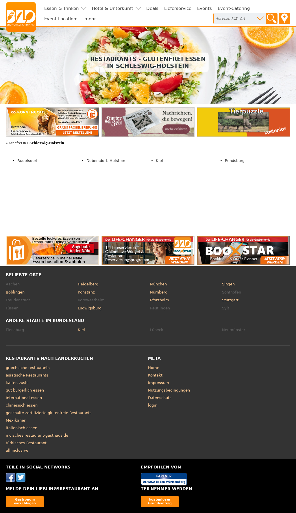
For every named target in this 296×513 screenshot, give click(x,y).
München (158, 284)
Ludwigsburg (89, 308)
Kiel (159, 160)
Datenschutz (159, 398)
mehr (90, 18)
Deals (152, 8)
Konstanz (86, 292)
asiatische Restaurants (27, 375)
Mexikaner (15, 420)
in (16, 143)
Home (153, 368)
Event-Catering (234, 8)
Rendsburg (235, 160)
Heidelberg (88, 284)
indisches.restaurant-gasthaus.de (37, 435)
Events (204, 8)
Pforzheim (159, 300)
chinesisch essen (22, 405)
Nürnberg (158, 292)
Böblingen (15, 292)
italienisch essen (21, 428)
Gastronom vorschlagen (25, 501)
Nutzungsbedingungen (169, 390)
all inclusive (17, 450)
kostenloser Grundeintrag (160, 501)
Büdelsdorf (27, 160)
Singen (228, 284)
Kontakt (155, 375)
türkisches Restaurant (26, 443)
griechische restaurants (28, 368)
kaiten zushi (17, 383)
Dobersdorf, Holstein (105, 160)
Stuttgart (230, 300)
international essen (24, 398)
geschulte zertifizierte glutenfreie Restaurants (49, 413)
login (152, 405)
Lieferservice (177, 8)
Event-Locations (61, 18)
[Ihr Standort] (284, 18)
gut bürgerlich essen (25, 390)
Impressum (158, 383)
